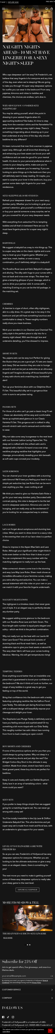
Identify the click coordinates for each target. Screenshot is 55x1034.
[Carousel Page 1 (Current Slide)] (25, 944)
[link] (3, 1017)
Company (7, 998)
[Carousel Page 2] (27, 944)
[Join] (49, 976)
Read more (7, 938)
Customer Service (11, 990)
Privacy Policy (36, 982)
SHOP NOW (27, 4)
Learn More (6, 1031)
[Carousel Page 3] (29, 944)
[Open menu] (3, 9)
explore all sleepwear (27, 890)
